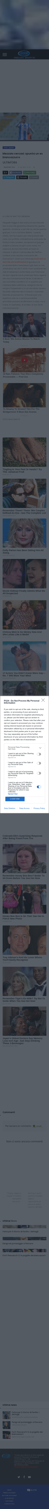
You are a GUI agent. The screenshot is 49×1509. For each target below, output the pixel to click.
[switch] (39, 754)
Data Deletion (9, 808)
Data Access (24, 808)
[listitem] (24, 748)
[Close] (43, 700)
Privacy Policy (39, 808)
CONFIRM (15, 799)
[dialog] (24, 754)
